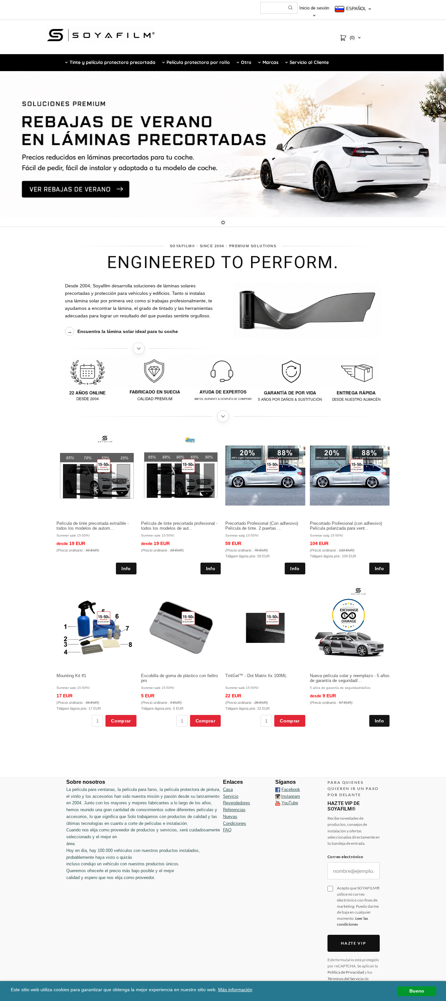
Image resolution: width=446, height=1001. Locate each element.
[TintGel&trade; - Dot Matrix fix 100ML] (272, 617)
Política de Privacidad (345, 972)
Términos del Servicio (345, 978)
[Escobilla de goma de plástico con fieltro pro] (188, 617)
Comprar (121, 720)
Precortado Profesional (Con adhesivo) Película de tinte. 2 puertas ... (261, 526)
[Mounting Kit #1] (103, 617)
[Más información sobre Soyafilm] (139, 348)
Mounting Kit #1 (71, 675)
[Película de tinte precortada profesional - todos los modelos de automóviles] (188, 465)
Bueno (416, 991)
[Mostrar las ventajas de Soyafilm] (223, 380)
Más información (235, 989)
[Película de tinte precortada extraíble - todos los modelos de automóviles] (103, 465)
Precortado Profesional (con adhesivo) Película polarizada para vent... (346, 526)
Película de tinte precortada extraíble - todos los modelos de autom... (92, 526)
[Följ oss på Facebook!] (277, 789)
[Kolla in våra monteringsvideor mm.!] (277, 802)
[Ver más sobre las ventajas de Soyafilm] (223, 416)
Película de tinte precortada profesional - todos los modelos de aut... (179, 526)
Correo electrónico (345, 856)
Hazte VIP (353, 943)
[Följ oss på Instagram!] (277, 796)
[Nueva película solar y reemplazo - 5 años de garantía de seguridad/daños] (358, 591)
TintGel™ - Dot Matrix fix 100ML (256, 675)
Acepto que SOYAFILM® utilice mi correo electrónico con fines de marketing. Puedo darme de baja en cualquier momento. (358, 906)
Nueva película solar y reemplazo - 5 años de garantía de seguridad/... (350, 678)
